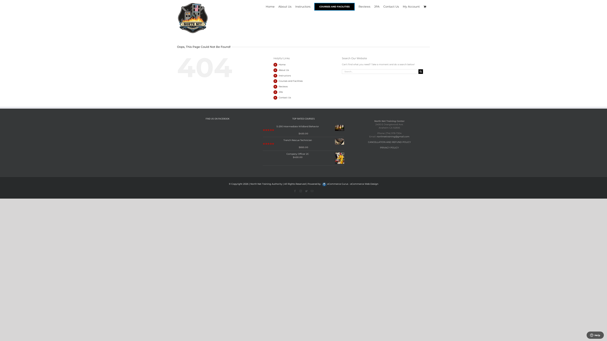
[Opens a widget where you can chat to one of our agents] (595, 335)
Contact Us (285, 97)
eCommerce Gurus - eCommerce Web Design (352, 183)
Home (282, 64)
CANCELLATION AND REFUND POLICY (389, 142)
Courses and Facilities (291, 81)
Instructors (285, 75)
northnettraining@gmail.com (393, 136)
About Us (284, 70)
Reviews (283, 86)
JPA (281, 92)
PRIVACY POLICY (389, 147)
